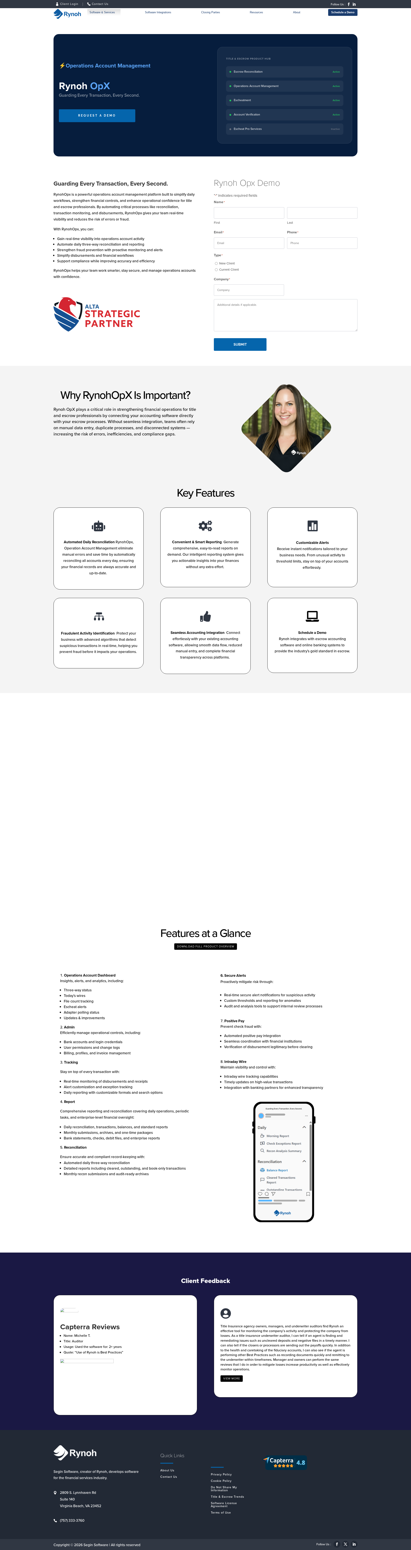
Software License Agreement (224, 1505)
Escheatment (242, 100)
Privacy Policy (221, 1475)
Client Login (69, 4)
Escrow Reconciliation (248, 71)
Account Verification (247, 114)
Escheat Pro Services (248, 129)
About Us (167, 1471)
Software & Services (102, 12)
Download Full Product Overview (205, 946)
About (296, 12)
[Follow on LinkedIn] (354, 4)
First (217, 222)
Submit (240, 344)
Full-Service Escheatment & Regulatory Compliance (270, 861)
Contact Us (100, 4)
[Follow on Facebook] (348, 4)
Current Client (229, 269)
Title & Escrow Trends (227, 1497)
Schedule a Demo (342, 12)
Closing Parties (210, 12)
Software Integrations (158, 12)
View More (231, 1378)
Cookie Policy (221, 1481)
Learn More (57, 877)
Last (290, 222)
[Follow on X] (345, 1544)
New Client (227, 263)
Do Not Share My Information (224, 1489)
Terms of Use (221, 1513)
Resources (256, 12)
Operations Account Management (256, 86)
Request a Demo (97, 115)
